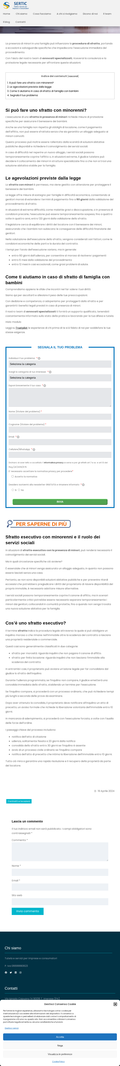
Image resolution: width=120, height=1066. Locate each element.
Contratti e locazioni (19, 801)
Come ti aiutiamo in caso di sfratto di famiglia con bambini (42, 91)
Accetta (60, 1037)
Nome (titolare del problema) (25, 411)
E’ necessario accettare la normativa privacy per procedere (41, 471)
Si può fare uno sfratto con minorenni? (30, 82)
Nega (60, 1045)
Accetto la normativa (25, 476)
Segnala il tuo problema (22, 95)
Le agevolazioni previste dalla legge (29, 86)
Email (12, 436)
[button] (115, 1004)
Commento (20, 840)
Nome (16, 866)
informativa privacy (54, 462)
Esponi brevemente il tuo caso (26, 385)
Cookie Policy (58, 1061)
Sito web (17, 895)
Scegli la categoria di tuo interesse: (28, 371)
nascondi (73, 76)
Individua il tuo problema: (23, 358)
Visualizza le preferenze (60, 1054)
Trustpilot (22, 328)
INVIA (60, 501)
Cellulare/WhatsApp (20, 449)
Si (16, 490)
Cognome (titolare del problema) (27, 424)
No (22, 490)
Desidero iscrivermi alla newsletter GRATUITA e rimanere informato (45, 484)
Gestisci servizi (12, 1028)
